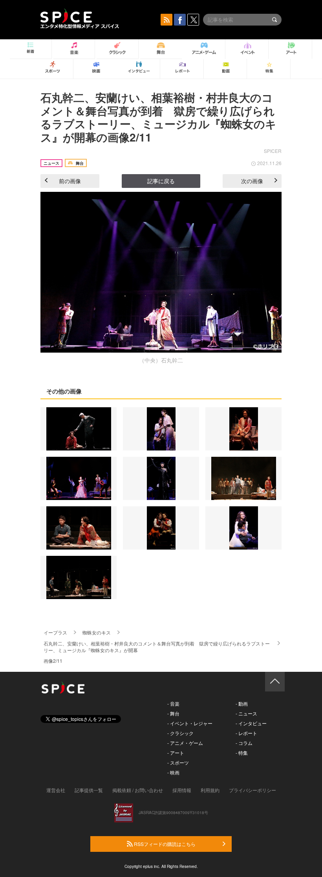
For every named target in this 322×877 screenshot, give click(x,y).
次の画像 (252, 181)
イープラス (55, 632)
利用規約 (210, 790)
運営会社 (55, 790)
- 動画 (242, 703)
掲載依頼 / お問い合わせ (137, 790)
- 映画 (173, 772)
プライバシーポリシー (252, 790)
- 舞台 (173, 713)
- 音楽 (173, 703)
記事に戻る (161, 181)
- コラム (244, 742)
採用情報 (181, 790)
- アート (175, 752)
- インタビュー (251, 723)
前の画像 (70, 181)
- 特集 (242, 752)
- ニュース (246, 713)
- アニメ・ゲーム (185, 742)
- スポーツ (178, 762)
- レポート (246, 733)
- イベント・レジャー (189, 723)
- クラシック (180, 733)
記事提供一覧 (89, 790)
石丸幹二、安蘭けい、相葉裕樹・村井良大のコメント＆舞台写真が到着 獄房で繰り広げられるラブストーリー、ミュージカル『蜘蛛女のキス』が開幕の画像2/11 (158, 117)
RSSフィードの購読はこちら (164, 843)
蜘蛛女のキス (96, 632)
